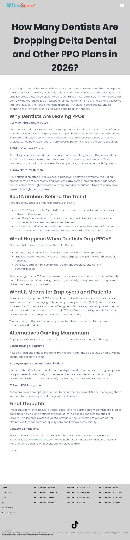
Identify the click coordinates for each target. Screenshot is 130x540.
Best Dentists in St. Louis (109, 503)
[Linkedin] (55, 524)
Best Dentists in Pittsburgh (78, 497)
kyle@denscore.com (42, 439)
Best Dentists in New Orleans (79, 492)
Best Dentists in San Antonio (111, 492)
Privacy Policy (7, 508)
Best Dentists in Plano (76, 503)
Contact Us (6, 492)
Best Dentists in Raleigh (109, 487)
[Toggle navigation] (122, 6)
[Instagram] (65, 524)
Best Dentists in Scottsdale (111, 497)
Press (4, 503)
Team (4, 487)
